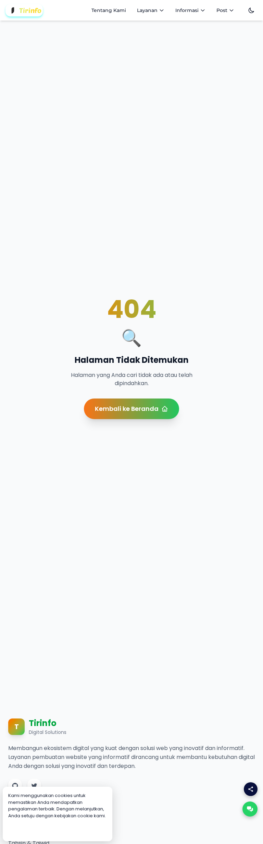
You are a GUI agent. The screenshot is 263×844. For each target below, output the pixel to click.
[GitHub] (15, 786)
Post (221, 10)
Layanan (147, 10)
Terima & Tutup (57, 829)
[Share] (251, 789)
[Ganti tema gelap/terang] (251, 10)
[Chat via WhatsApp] (250, 809)
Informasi (187, 10)
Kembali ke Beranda (127, 408)
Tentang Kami (108, 10)
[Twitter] (34, 786)
